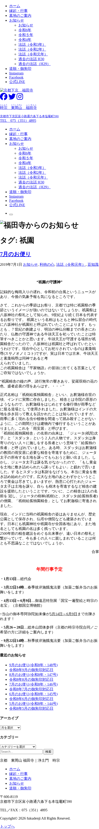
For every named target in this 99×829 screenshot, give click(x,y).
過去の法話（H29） (34, 64)
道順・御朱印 (20, 69)
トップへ (7, 826)
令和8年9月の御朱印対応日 (31, 670)
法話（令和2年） (32, 49)
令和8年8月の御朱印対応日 (31, 679)
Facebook (16, 77)
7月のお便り (15, 254)
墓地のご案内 (20, 15)
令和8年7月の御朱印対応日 (31, 689)
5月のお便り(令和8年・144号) (33, 704)
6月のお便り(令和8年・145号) (33, 694)
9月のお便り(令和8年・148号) (33, 665)
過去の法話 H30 (31, 59)
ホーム (14, 6)
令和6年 (24, 30)
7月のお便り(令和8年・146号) (33, 684)
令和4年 (24, 40)
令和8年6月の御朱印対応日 (31, 699)
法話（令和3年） (32, 44)
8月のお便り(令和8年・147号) (33, 675)
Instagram (16, 73)
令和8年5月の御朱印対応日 (31, 708)
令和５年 (25, 35)
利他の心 (47, 264)
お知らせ (16, 20)
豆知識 (93, 264)
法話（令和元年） (33, 54)
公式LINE (17, 82)
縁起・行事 (18, 11)
